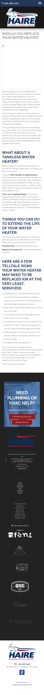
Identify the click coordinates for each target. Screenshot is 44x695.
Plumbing (20, 486)
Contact (20, 492)
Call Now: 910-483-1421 (22, 417)
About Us (20, 484)
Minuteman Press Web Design (22, 684)
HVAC (20, 488)
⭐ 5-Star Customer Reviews (20, 525)
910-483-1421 (10, 3)
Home (20, 482)
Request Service (22, 422)
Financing (20, 490)
